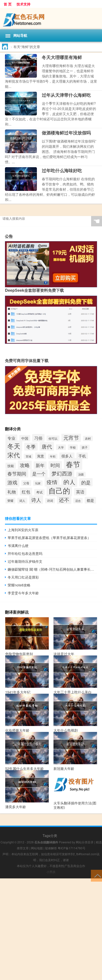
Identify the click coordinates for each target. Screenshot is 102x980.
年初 (52, 456)
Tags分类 (50, 835)
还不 (64, 499)
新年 (40, 465)
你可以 (53, 438)
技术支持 (23, 3)
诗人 (36, 499)
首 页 (8, 3)
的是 (86, 482)
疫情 (52, 482)
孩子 (85, 447)
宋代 (13, 454)
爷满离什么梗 (18, 545)
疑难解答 (51, 848)
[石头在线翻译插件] (51, 18)
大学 (61, 447)
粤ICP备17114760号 (71, 848)
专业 (11, 438)
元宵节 (71, 437)
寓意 (40, 455)
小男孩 (51, 872)
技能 (10, 465)
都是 (90, 500)
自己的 (59, 490)
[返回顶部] (96, 875)
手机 (82, 455)
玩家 (38, 483)
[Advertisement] (51, 929)
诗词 (50, 501)
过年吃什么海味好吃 (62, 170)
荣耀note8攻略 (19, 584)
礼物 (11, 492)
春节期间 (16, 473)
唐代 (47, 446)
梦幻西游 (61, 473)
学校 (73, 447)
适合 (78, 501)
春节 (73, 464)
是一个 (39, 473)
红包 (26, 492)
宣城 (28, 456)
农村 (88, 438)
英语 (80, 492)
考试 (39, 492)
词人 (22, 500)
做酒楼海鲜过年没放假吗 (66, 132)
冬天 (13, 445)
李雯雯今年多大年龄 (23, 592)
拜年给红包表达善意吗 (25, 553)
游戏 (12, 482)
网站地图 (37, 848)
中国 (24, 438)
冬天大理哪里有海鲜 (62, 57)
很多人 (67, 455)
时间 (55, 465)
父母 (26, 483)
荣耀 (10, 500)
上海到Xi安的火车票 (23, 529)
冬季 (31, 446)
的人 (69, 482)
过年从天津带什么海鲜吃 (66, 95)
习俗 (38, 438)
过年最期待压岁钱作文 (25, 561)
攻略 (25, 465)
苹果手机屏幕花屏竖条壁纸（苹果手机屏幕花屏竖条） (49, 537)
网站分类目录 (85, 842)
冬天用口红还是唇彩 (23, 577)
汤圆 (81, 474)
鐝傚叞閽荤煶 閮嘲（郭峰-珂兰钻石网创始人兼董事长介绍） (52, 569)
